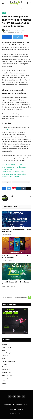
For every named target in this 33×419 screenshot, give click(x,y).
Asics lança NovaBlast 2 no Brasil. (13, 165)
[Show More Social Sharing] (29, 37)
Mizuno (8, 130)
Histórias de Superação (8, 361)
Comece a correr (6, 347)
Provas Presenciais (7, 367)
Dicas (4, 12)
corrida (15, 182)
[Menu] (3, 3)
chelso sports (6, 182)
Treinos (4, 380)
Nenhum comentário (8, 32)
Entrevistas (5, 355)
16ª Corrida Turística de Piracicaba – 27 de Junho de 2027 (16, 230)
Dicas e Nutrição (6, 353)
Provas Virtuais (6, 369)
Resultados (11, 402)
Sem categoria (6, 378)
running (27, 182)
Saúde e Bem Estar (7, 375)
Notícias (4, 364)
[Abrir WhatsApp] (28, 414)
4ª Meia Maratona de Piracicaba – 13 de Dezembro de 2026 (15, 257)
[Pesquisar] (30, 3)
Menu (3, 402)
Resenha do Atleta (7, 372)
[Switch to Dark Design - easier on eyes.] (27, 3)
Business (4, 344)
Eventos (4, 358)
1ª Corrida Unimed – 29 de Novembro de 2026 (15, 283)
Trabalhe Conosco (16, 409)
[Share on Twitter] (7, 37)
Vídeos (4, 383)
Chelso (9, 30)
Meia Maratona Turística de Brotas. (13, 172)
